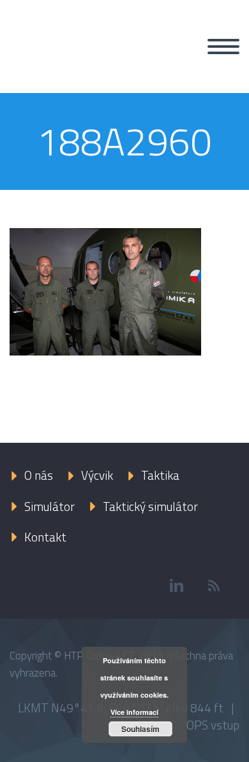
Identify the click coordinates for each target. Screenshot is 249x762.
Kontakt (45, 537)
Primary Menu (223, 46)
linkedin (176, 585)
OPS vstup (212, 724)
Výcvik (97, 475)
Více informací (134, 712)
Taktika (160, 475)
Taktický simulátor (150, 506)
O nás (38, 475)
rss (213, 585)
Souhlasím (140, 729)
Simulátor (49, 506)
